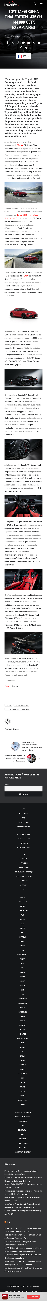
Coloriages (23, 1121)
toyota (8, 705)
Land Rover (23, 1012)
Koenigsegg (23, 999)
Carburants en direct (23, 1152)
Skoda (22, 1082)
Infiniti (22, 981)
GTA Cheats (24, 859)
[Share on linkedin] (28, 42)
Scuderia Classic (24, 848)
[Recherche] (33, 3)
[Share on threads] (18, 42)
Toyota (20, 145)
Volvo (22, 1104)
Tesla (23, 1091)
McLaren (23, 1034)
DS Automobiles (22, 955)
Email (7, 785)
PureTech (22, 1148)
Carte (23, 809)
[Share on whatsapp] (33, 42)
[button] (41, 3)
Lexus (23, 1016)
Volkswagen (22, 1100)
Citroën (22, 941)
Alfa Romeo (23, 902)
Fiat (22, 963)
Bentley (23, 919)
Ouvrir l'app (33, 1297)
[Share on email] (26, 47)
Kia (23, 994)
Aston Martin (23, 911)
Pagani (22, 1056)
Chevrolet (22, 937)
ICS (24, 889)
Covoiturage (22, 1130)
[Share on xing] (20, 47)
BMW (26, 276)
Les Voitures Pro (24, 839)
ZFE (22, 1126)
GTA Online (24, 863)
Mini (22, 1043)
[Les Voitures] (12, 3)
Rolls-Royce (22, 1074)
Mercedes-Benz (22, 1038)
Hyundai (22, 977)
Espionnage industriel (24, 876)
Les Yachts (24, 843)
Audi (22, 915)
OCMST (24, 885)
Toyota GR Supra (21, 705)
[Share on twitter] (12, 42)
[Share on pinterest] (23, 42)
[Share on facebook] (7, 42)
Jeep (22, 990)
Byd (22, 933)
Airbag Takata (23, 1143)
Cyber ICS (24, 881)
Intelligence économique (24, 872)
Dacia (23, 950)
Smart (22, 1087)
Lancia (22, 1008)
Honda (22, 972)
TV (8, 1221)
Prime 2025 (22, 1139)
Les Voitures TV (24, 834)
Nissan (22, 1047)
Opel (22, 1052)
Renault (23, 1069)
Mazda (22, 1030)
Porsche (23, 1065)
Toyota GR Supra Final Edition (17, 709)
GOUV (22, 1134)
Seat (22, 1078)
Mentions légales (23, 826)
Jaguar (22, 985)
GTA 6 (24, 854)
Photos (7, 686)
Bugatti (22, 928)
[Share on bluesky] (39, 42)
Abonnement (23, 813)
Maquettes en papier (22, 1117)
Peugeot (23, 1060)
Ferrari (22, 959)
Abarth (22, 897)
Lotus (22, 1021)
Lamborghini (22, 1003)
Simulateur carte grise (22, 1112)
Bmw (22, 924)
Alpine (22, 906)
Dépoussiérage (24, 867)
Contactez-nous (23, 822)
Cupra (22, 946)
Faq (23, 818)
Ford (22, 968)
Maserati (22, 1025)
